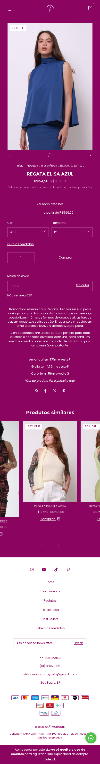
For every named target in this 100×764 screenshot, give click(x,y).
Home (50, 582)
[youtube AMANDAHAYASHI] (44, 570)
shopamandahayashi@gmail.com (50, 674)
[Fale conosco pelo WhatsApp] (90, 737)
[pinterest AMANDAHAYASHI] (68, 570)
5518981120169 (50, 658)
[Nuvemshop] (50, 727)
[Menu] (10, 8)
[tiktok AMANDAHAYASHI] (56, 570)
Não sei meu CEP (19, 295)
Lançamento (50, 591)
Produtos (32, 166)
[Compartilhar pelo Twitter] (55, 391)
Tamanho (58, 223)
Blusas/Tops (49, 166)
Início (20, 166)
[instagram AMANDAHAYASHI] (32, 570)
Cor (10, 223)
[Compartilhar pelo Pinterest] (64, 391)
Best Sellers (50, 619)
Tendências (50, 610)
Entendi (50, 759)
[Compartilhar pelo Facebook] (46, 391)
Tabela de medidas (50, 628)
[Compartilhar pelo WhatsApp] (36, 391)
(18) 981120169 (50, 666)
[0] (89, 8)
